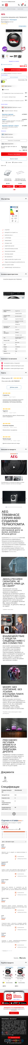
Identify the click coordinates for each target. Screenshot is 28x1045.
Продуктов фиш (21, 79)
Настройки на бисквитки (15, 1043)
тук (12, 1034)
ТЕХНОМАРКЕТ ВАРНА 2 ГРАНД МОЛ (12, 363)
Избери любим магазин (7, 137)
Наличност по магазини (14, 140)
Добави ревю (14, 387)
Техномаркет (13, 19)
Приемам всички (15, 1037)
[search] (19, 5)
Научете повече (4, 75)
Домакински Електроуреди (11, 8)
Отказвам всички (15, 1040)
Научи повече (16, 999)
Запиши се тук (14, 1013)
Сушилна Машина (19, 319)
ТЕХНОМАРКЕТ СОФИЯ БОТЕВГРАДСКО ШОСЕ (14, 365)
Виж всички (3, 131)
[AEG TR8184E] (20, 971)
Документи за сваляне (14, 61)
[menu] (3, 5)
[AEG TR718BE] (8, 971)
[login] (25, 5)
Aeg (16, 351)
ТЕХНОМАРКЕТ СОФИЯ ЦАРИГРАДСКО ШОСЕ (14, 368)
